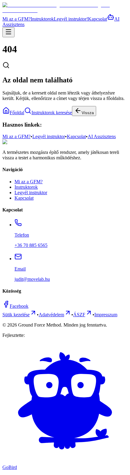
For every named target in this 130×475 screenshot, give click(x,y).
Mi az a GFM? (16, 19)
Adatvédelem (51, 314)
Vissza (88, 113)
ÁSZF (79, 314)
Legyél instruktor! (71, 19)
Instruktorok (42, 19)
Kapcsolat (97, 19)
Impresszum (105, 314)
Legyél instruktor (48, 136)
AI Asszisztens (102, 136)
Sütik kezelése (16, 314)
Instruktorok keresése (51, 112)
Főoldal (17, 112)
